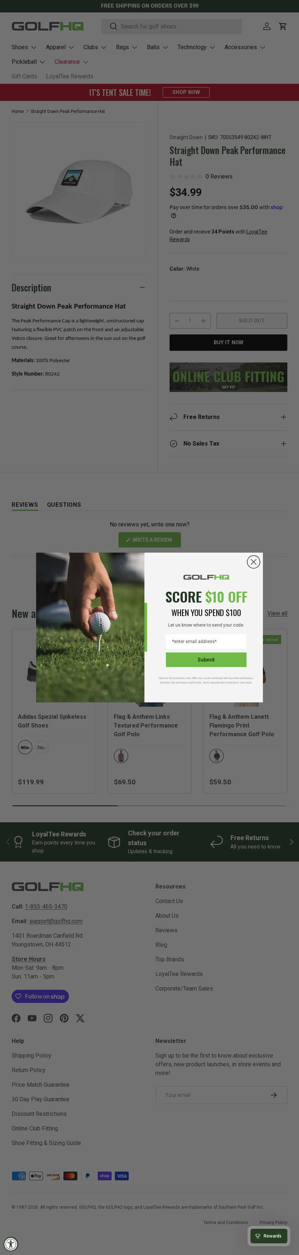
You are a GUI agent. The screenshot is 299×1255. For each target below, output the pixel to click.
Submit (206, 660)
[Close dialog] (253, 562)
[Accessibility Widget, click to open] (11, 1244)
